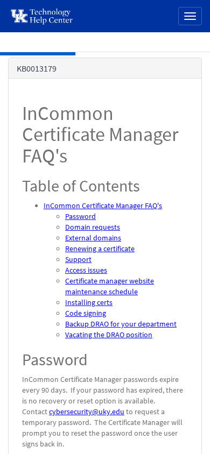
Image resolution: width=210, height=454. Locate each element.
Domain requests (92, 227)
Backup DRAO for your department (121, 324)
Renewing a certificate (100, 248)
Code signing (85, 313)
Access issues (86, 270)
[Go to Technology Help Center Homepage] (42, 16)
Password (80, 216)
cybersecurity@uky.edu (86, 411)
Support (78, 259)
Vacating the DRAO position (108, 334)
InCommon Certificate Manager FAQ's (103, 205)
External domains (93, 238)
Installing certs (89, 302)
